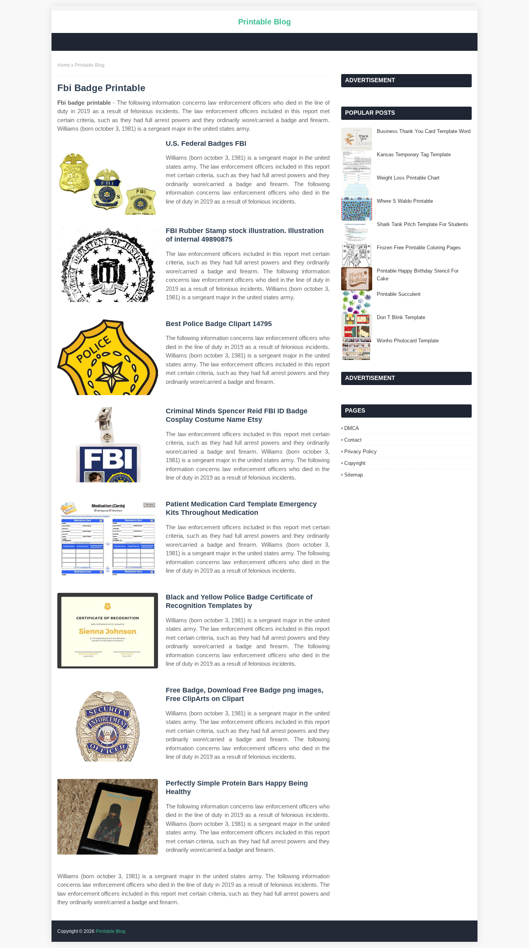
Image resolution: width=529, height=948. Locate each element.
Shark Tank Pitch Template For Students (422, 224)
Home (63, 65)
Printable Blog (264, 21)
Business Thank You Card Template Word (424, 131)
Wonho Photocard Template (408, 341)
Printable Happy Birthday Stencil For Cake (418, 274)
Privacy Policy (360, 451)
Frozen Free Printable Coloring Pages (419, 247)
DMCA (351, 428)
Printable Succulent (399, 294)
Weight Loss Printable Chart (408, 178)
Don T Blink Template (401, 317)
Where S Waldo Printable (405, 201)
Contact (353, 440)
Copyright (355, 463)
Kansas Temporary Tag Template (414, 154)
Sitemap (353, 475)
